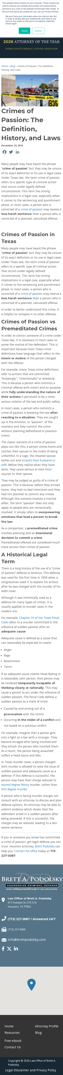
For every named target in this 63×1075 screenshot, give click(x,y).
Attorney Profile (46, 1026)
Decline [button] (38, 30)
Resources (12, 1032)
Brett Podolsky (45, 846)
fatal (48, 469)
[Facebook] (3, 949)
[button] (31, 984)
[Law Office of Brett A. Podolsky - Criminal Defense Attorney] (32, 879)
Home (4, 66)
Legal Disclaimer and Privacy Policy (30, 1070)
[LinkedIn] (16, 949)
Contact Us (13, 1047)
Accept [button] (24, 30)
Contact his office (25, 851)
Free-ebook (13, 1040)
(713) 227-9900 (17, 929)
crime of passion (31, 209)
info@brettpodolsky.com (27, 939)
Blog (12, 66)
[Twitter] (9, 950)
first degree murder (14, 789)
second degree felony (15, 785)
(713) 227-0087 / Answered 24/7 (31, 919)
